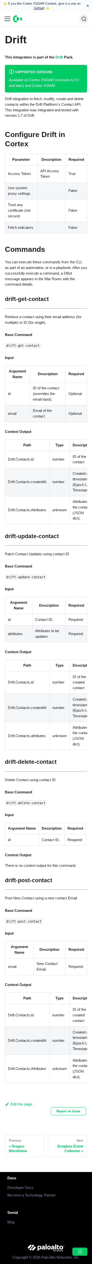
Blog (10, 1222)
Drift (59, 57)
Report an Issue (68, 1111)
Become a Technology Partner (31, 1195)
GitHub (39, 8)
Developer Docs (20, 1187)
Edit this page (21, 1104)
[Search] (83, 18)
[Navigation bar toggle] (7, 19)
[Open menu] (79, 1252)
